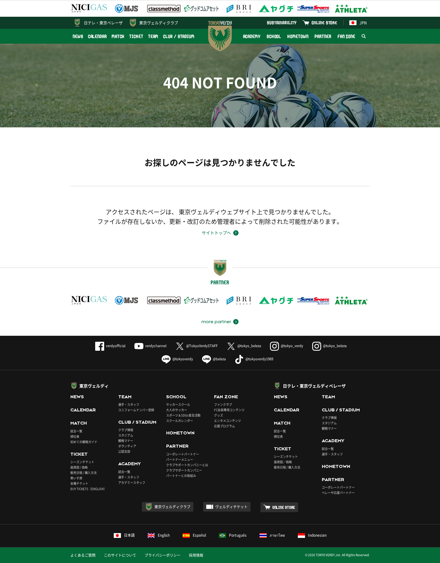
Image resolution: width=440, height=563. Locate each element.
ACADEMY (251, 36)
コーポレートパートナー (182, 454)
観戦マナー (125, 440)
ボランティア (127, 446)
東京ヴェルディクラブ (158, 22)
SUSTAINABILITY (282, 22)
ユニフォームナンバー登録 (136, 410)
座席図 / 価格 (79, 467)
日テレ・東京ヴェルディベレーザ (314, 386)
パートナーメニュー (179, 459)
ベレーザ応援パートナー (338, 492)
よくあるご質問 (82, 555)
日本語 (129, 535)
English (164, 535)
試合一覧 (76, 431)
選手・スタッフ (128, 404)
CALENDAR (97, 36)
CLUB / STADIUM (179, 36)
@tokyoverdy (182, 358)
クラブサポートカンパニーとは (187, 465)
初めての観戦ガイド (83, 442)
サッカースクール (178, 404)
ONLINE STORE (324, 22)
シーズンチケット (82, 462)
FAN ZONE (346, 36)
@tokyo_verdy (292, 345)
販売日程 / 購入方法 (83, 472)
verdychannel (155, 345)
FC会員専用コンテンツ (229, 410)
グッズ (218, 415)
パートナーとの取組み (181, 475)
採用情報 (196, 555)
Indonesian (317, 535)
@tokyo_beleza (249, 345)
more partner (216, 322)
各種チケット (79, 483)
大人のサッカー (176, 410)
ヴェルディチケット (231, 506)
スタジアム (125, 435)
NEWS (78, 36)
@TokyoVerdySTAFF (202, 345)
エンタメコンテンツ (227, 420)
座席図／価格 (283, 462)
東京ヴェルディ (94, 386)
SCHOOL (274, 36)
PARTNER (323, 36)
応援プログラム (224, 426)
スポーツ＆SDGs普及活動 (183, 415)
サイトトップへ (216, 233)
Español (199, 535)
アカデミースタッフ (131, 482)
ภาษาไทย (277, 535)
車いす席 (76, 478)
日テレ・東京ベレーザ (103, 22)
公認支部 (124, 451)
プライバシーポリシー (162, 555)
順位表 (74, 436)
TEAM (153, 36)
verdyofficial (115, 345)
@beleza (219, 358)
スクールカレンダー (179, 420)
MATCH (118, 36)
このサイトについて (120, 555)
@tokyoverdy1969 (259, 358)
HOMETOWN (297, 36)
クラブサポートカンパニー (184, 470)
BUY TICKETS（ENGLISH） (88, 488)
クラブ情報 (125, 430)
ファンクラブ (223, 404)
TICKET (136, 36)
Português (238, 535)
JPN (363, 22)
